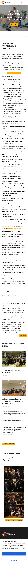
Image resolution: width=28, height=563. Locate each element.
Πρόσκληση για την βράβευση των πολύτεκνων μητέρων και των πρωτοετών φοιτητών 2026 (14, 413)
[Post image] (14, 359)
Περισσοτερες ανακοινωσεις (9, 443)
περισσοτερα (14, 24)
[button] (2, 18)
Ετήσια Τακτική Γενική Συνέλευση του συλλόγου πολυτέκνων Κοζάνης (13, 421)
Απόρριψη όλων (14, 560)
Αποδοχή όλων (14, 553)
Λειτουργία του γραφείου (9, 438)
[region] (14, 551)
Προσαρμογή (14, 557)
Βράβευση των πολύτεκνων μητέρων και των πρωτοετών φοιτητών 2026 (12, 401)
